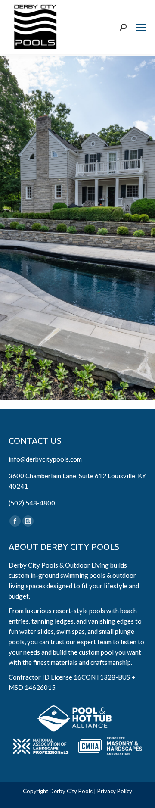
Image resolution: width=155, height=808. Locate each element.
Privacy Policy (114, 791)
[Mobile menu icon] (140, 27)
